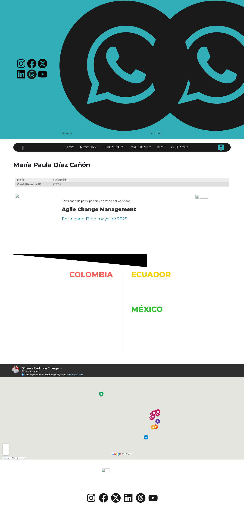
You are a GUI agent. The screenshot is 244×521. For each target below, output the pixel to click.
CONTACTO (179, 147)
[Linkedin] (21, 74)
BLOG (161, 147)
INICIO (69, 147)
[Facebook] (32, 63)
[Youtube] (42, 74)
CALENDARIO (141, 147)
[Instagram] (21, 63)
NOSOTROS (89, 147)
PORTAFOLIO (113, 147)
